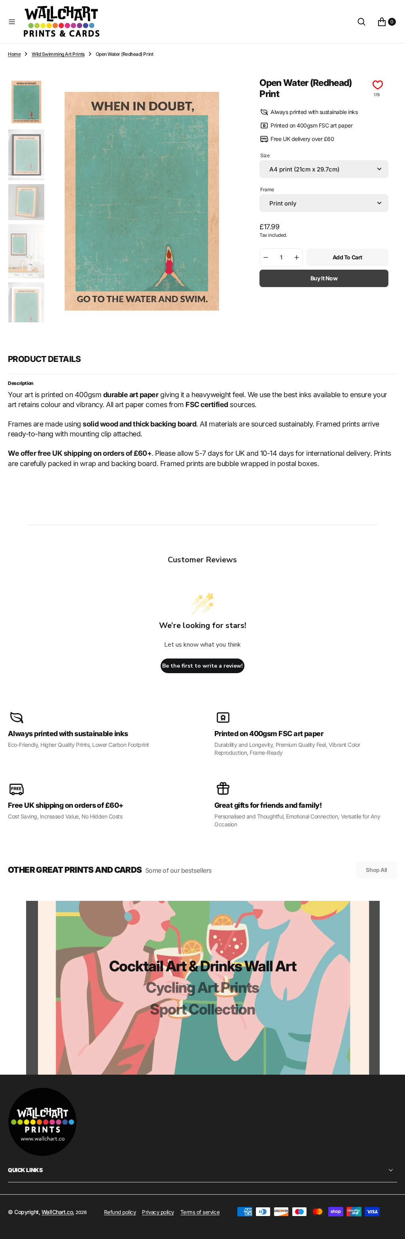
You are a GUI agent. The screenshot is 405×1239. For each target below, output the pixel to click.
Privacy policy (158, 1212)
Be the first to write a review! (202, 666)
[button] (12, 22)
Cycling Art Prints (202, 987)
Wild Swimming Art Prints (58, 54)
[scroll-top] (391, 1225)
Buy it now (324, 278)
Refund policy (120, 1212)
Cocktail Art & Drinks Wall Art (202, 966)
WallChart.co (57, 1212)
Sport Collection (202, 1009)
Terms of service (200, 1212)
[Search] (361, 21)
